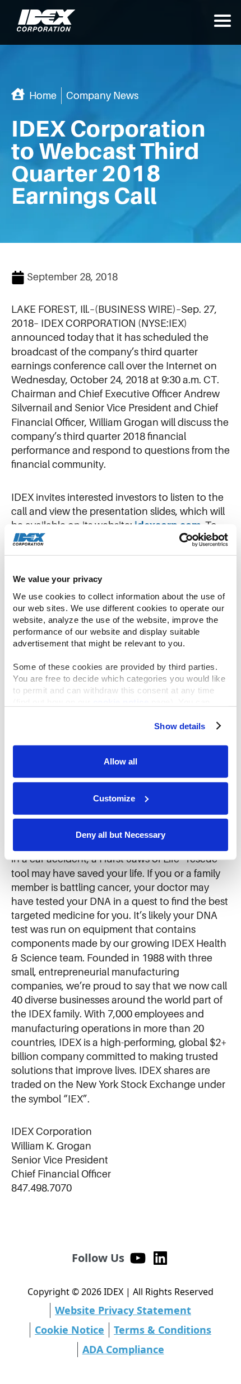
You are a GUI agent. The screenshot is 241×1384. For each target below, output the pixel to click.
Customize (114, 798)
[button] (222, 20)
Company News (102, 95)
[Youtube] (138, 1258)
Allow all (120, 761)
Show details (179, 725)
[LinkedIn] (160, 1258)
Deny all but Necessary (120, 834)
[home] (43, 21)
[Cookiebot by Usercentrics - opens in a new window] (179, 539)
